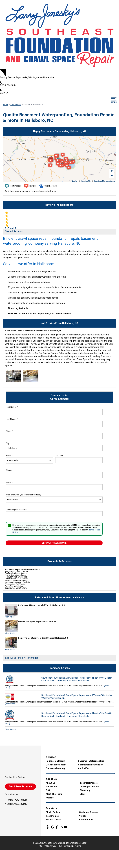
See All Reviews (14, 231)
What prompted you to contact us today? (24, 495)
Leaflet (74, 181)
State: (9, 455)
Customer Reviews (88, 812)
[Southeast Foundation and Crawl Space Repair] (59, 34)
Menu (114, 102)
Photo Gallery (53, 812)
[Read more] (10, 704)
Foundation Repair (55, 761)
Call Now (4, 93)
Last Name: (12, 419)
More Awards (10, 729)
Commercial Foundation (90, 764)
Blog (82, 794)
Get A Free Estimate (20, 786)
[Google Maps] (52, 827)
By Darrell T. (11, 228)
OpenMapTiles (85, 181)
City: (8, 443)
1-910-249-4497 (16, 804)
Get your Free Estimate (54, 543)
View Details (10, 617)
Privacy (16, 532)
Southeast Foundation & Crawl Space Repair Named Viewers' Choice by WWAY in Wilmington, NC (76, 696)
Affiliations (51, 786)
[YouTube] (65, 827)
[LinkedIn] (61, 827)
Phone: (9, 470)
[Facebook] (57, 827)
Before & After (53, 819)
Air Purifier (83, 768)
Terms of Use (94, 530)
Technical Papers (89, 783)
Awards (50, 797)
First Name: (12, 407)
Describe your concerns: (17, 509)
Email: (9, 482)
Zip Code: (60, 455)
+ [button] (112, 171)
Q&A (48, 790)
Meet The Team (54, 794)
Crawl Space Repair (56, 764)
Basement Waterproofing (91, 761)
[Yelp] (48, 827)
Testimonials (53, 816)
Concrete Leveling (55, 768)
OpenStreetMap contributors (104, 181)
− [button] (112, 175)
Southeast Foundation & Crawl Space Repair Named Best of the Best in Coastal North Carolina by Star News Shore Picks (76, 679)
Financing (85, 790)
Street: (9, 431)
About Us (50, 783)
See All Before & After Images (21, 657)
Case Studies (86, 819)
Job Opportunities (89, 786)
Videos (82, 816)
